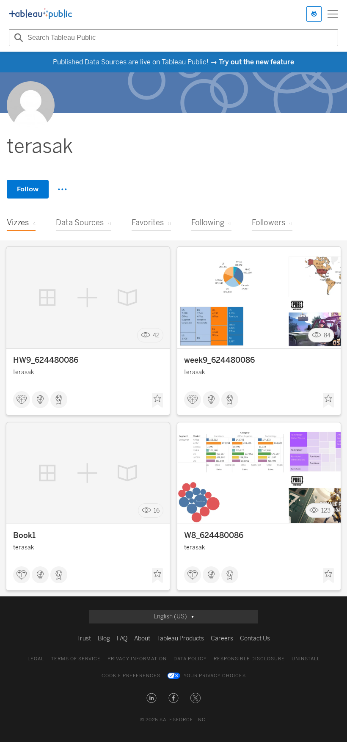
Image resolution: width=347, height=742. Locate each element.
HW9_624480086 (45, 360)
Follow (28, 189)
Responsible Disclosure (249, 659)
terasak (23, 372)
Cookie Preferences (131, 676)
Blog (104, 638)
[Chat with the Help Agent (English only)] (314, 14)
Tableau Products (180, 638)
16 (157, 510)
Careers (222, 638)
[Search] (17, 37)
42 (156, 335)
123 (325, 510)
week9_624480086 (219, 360)
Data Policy (190, 659)
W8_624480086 (213, 535)
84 (327, 335)
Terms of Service (76, 659)
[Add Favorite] (157, 400)
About (142, 638)
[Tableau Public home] (40, 13)
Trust (84, 638)
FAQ (122, 638)
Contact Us (255, 638)
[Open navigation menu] (332, 13)
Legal (36, 659)
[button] (151, 698)
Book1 (24, 535)
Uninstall (306, 659)
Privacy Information (137, 659)
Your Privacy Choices (215, 676)
